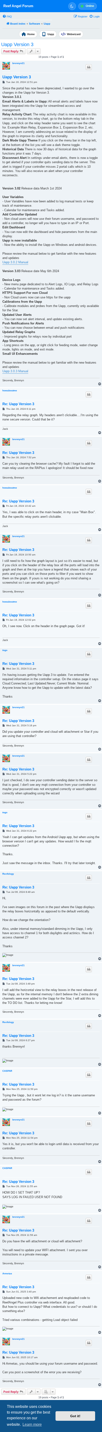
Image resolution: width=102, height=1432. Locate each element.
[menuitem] (7, 16)
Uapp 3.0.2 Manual (15, 262)
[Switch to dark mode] (72, 6)
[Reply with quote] (89, 67)
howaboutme (9, 390)
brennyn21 (18, 63)
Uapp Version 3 (17, 44)
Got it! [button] (75, 1416)
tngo (4, 650)
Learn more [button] (32, 1424)
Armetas (7, 1273)
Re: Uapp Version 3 (18, 404)
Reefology (8, 873)
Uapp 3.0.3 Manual (15, 371)
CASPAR (7, 1071)
